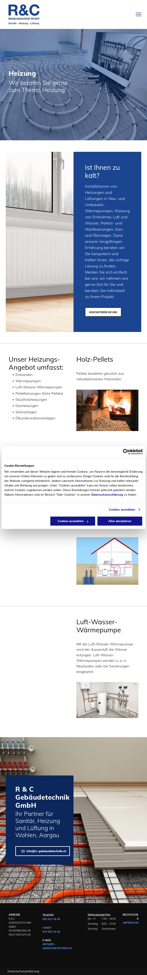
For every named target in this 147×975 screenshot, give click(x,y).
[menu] (139, 14)
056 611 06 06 (51, 919)
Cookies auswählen (122, 509)
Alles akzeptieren (119, 521)
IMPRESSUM (130, 922)
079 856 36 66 (51, 931)
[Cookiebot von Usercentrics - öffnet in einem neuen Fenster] (126, 452)
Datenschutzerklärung (107, 494)
